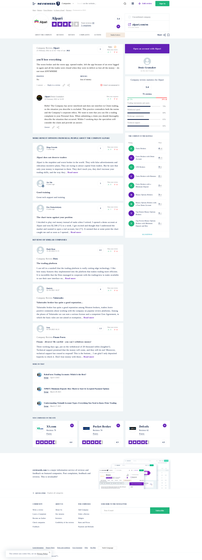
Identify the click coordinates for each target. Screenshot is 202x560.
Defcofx (144, 426)
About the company (43, 35)
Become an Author (39, 518)
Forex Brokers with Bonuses (146, 176)
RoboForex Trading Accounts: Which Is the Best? (65, 374)
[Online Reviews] (48, 3)
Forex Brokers (48, 10)
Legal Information (38, 548)
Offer (86, 548)
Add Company (83, 510)
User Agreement (77, 548)
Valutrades (58, 298)
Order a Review (83, 514)
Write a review (38, 510)
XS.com (51, 426)
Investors (58, 518)
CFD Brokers (140, 167)
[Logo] (41, 22)
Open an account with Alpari (147, 49)
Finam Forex (59, 337)
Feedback (36, 527)
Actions (97, 35)
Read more (73, 172)
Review (71, 35)
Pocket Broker (102, 426)
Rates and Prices (84, 522)
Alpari (56, 48)
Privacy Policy (50, 548)
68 (93, 23)
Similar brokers (115, 35)
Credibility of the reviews (64, 522)
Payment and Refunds (86, 527)
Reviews (60, 35)
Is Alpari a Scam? (59, 10)
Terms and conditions (63, 548)
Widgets (81, 518)
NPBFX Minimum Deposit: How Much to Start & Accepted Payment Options (76, 389)
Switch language (107, 548)
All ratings (147, 234)
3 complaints (86, 25)
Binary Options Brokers (144, 195)
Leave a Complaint (39, 514)
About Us (58, 510)
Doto (55, 259)
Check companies (39, 522)
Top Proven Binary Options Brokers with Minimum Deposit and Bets (145, 223)
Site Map (93, 548)
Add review (147, 3)
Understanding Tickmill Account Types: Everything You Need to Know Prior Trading (80, 403)
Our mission (59, 514)
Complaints (84, 35)
